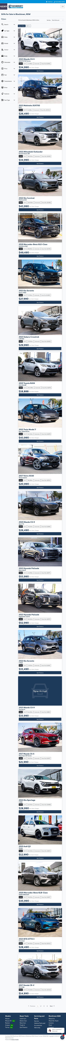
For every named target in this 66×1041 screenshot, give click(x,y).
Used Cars (23, 1018)
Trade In (22, 1025)
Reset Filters (22, 26)
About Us (52, 1018)
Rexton (7, 1023)
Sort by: (49, 20)
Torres (7, 1027)
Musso (7, 1018)
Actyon (7, 1025)
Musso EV (8, 1021)
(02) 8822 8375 (60, 2)
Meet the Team (53, 1021)
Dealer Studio (15, 1039)
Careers (51, 1023)
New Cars (23, 1023)
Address (50, 2)
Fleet (50, 1025)
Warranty (37, 1027)
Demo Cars (23, 1021)
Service (36, 1021)
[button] (63, 6)
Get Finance (40, 71)
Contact (51, 1027)
